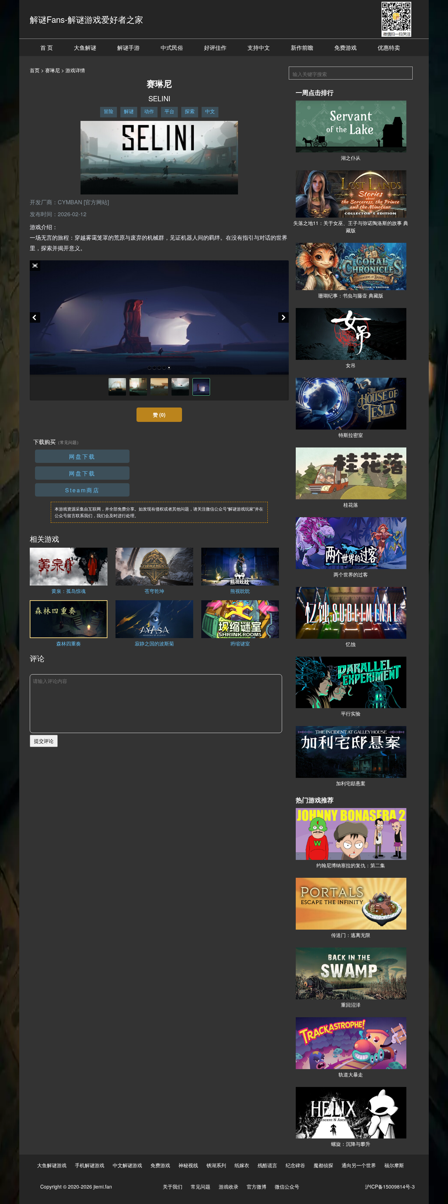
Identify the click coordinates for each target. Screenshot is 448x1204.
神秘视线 (188, 1165)
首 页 (46, 47)
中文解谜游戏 (127, 1165)
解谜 (129, 111)
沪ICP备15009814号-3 (390, 1186)
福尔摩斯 (394, 1165)
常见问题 (200, 1186)
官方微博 (256, 1186)
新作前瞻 (302, 47)
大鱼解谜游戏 (51, 1165)
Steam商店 (82, 490)
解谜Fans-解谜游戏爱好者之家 (86, 19)
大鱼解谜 (85, 47)
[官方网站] (96, 202)
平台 (169, 111)
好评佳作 (215, 47)
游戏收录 (228, 1186)
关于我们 (172, 1186)
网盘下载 (82, 456)
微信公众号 (287, 1186)
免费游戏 (345, 47)
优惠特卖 (389, 47)
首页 (35, 70)
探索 (190, 111)
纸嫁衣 (241, 1165)
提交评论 (44, 740)
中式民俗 (172, 47)
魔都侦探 (323, 1165)
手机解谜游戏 (89, 1165)
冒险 (108, 111)
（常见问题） (68, 442)
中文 (210, 111)
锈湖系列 (216, 1165)
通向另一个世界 (359, 1165)
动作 (149, 111)
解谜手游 (128, 47)
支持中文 (258, 47)
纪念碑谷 (295, 1165)
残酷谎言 (267, 1165)
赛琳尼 (52, 70)
